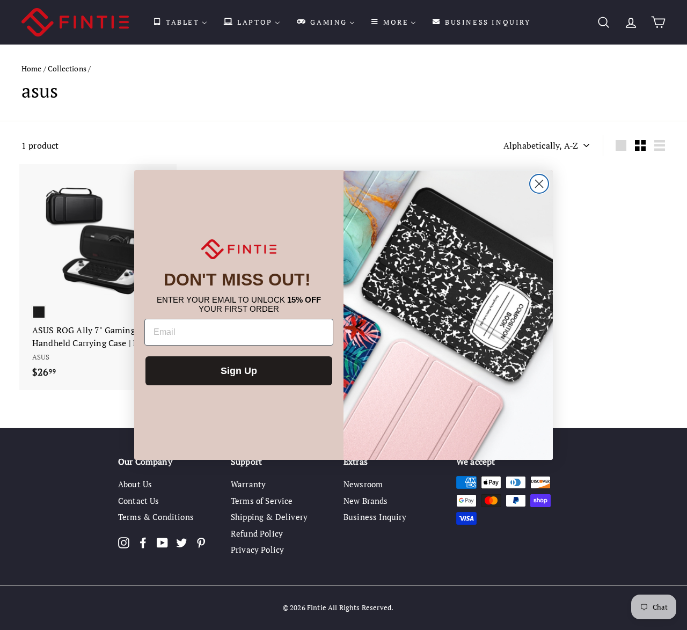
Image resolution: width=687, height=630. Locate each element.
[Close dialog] (539, 183)
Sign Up (239, 370)
